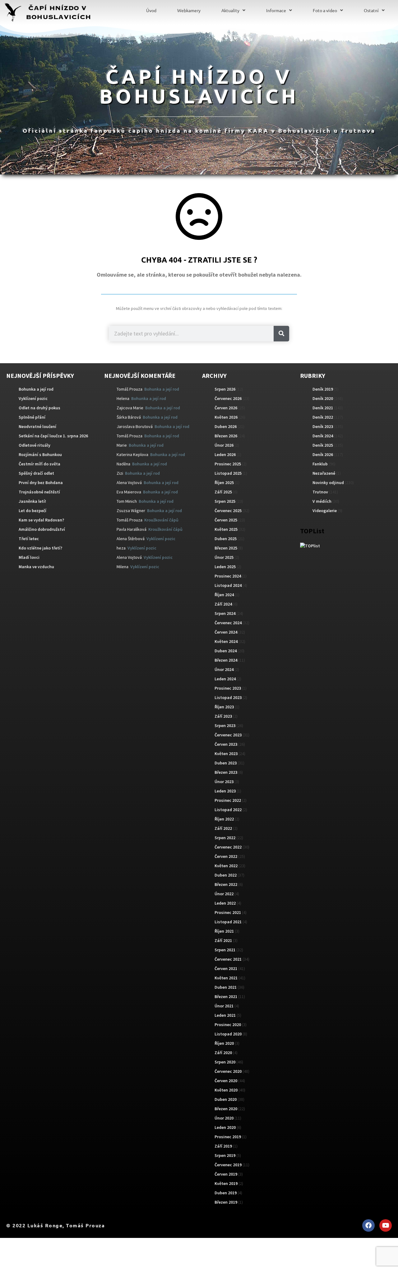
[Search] (281, 333)
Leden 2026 (225, 454)
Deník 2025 (322, 445)
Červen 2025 (226, 520)
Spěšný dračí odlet (36, 473)
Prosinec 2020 (228, 1024)
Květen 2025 (226, 529)
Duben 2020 (226, 1099)
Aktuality (230, 10)
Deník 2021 (322, 408)
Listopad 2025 (228, 473)
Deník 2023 (322, 426)
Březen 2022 (226, 884)
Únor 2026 (224, 445)
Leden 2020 (225, 1127)
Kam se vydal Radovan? (41, 520)
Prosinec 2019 (228, 1136)
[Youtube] (385, 1225)
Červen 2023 (226, 744)
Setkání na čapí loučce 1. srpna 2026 (53, 436)
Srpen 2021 (225, 950)
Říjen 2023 (224, 707)
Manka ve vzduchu (36, 566)
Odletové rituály (34, 445)
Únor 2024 (224, 669)
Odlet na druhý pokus (39, 408)
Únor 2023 (224, 781)
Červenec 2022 (228, 847)
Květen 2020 (226, 1090)
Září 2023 (223, 716)
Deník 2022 (322, 417)
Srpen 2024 (225, 613)
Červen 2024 (226, 632)
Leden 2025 (225, 566)
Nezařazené (323, 473)
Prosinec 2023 (228, 688)
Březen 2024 (226, 660)
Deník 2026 (322, 454)
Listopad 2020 (228, 1034)
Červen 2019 (226, 1174)
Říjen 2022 (224, 819)
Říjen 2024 (224, 594)
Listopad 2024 (228, 585)
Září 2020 (223, 1052)
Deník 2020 (322, 398)
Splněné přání (32, 417)
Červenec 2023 (228, 735)
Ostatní (371, 10)
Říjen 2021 (224, 931)
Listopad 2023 (228, 697)
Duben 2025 (226, 538)
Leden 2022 (225, 903)
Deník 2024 (322, 436)
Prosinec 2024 (228, 576)
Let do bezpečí (32, 510)
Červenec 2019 (228, 1165)
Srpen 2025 (225, 501)
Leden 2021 (225, 1015)
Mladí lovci (29, 557)
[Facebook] (368, 1225)
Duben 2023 (226, 763)
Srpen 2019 (225, 1155)
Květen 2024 (226, 641)
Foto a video (325, 10)
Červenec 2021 (228, 959)
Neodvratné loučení (37, 426)
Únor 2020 (224, 1118)
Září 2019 (223, 1146)
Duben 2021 (226, 987)
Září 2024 (223, 604)
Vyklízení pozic (33, 398)
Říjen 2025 (224, 482)
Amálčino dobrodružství (42, 529)
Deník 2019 (322, 389)
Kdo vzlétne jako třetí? (40, 548)
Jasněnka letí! (32, 501)
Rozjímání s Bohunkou (40, 454)
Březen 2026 (226, 436)
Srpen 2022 (225, 837)
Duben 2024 (226, 651)
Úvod (151, 10)
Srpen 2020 (225, 1062)
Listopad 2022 (228, 809)
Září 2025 (223, 492)
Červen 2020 (226, 1080)
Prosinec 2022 (228, 800)
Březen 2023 (226, 772)
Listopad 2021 (228, 922)
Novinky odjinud (328, 482)
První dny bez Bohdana (41, 482)
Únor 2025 (224, 557)
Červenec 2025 (228, 510)
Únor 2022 (224, 894)
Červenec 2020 (228, 1071)
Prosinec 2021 (228, 912)
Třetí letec (29, 538)
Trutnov (320, 492)
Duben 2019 (226, 1193)
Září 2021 (223, 940)
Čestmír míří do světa (39, 464)
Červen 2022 (226, 856)
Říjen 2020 (224, 1043)
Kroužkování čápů (161, 520)
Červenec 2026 (228, 398)
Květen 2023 (226, 753)
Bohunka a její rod (36, 389)
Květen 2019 (226, 1183)
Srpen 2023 (225, 725)
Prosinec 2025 (228, 464)
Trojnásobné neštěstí (39, 492)
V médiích (321, 501)
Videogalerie (324, 510)
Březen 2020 (226, 1108)
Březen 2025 (226, 548)
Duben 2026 (226, 426)
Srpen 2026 (225, 389)
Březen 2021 (226, 996)
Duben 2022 (226, 875)
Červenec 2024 (228, 622)
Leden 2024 (225, 679)
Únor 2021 (224, 1006)
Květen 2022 (226, 865)
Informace (276, 10)
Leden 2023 (225, 791)
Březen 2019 (226, 1202)
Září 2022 (223, 828)
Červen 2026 (226, 408)
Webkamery (189, 10)
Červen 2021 (226, 968)
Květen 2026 (226, 417)
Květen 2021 (226, 978)
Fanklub (320, 464)
